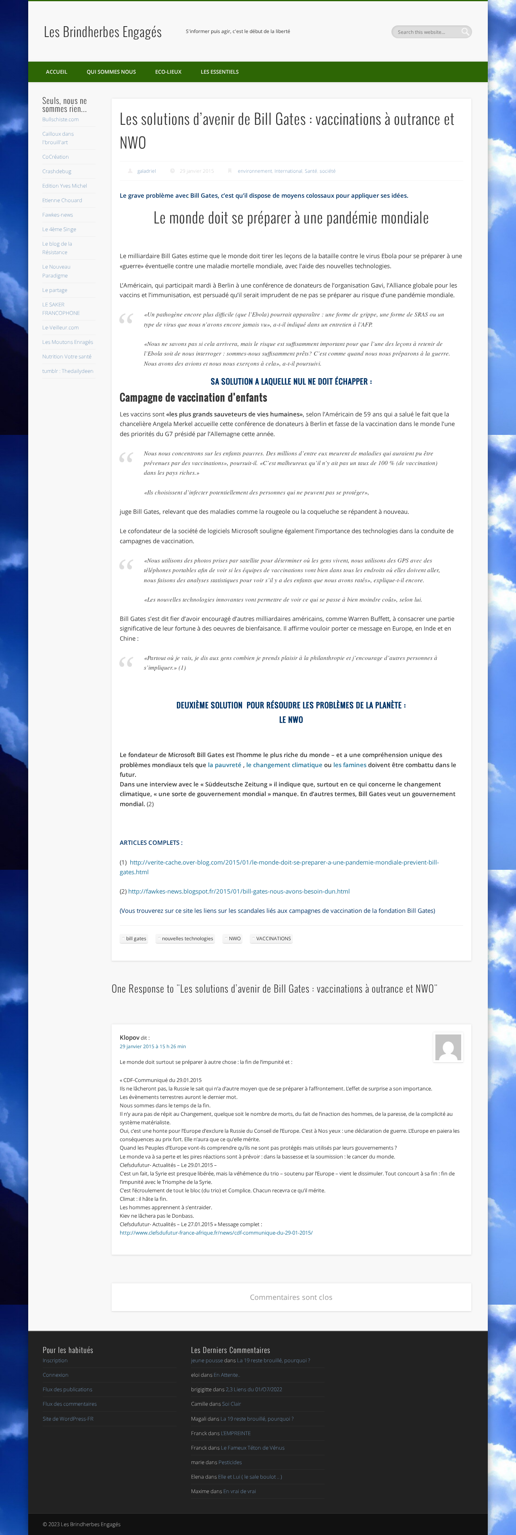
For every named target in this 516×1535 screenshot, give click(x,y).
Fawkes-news (57, 214)
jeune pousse (207, 1360)
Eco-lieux (168, 71)
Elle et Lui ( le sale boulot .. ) (250, 1476)
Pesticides (230, 1462)
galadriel (146, 171)
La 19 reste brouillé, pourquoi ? (273, 1360)
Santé (311, 171)
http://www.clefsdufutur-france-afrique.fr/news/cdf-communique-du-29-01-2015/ (216, 1232)
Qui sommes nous (111, 71)
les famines (349, 765)
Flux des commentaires (70, 1403)
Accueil (56, 71)
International (288, 171)
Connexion (56, 1374)
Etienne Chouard (62, 200)
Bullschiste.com (60, 119)
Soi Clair (231, 1403)
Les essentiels (220, 71)
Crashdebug (56, 171)
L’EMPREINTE (236, 1433)
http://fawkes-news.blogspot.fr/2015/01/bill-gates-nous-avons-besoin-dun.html (239, 891)
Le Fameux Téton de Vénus (253, 1447)
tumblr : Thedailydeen (68, 370)
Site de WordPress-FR (68, 1418)
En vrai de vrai (239, 1491)
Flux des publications (67, 1389)
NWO (235, 938)
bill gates (136, 938)
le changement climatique (284, 765)
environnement (255, 171)
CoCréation (55, 156)
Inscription (55, 1360)
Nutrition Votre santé (67, 356)
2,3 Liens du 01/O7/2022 (254, 1389)
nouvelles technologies (187, 938)
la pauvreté (224, 765)
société (328, 171)
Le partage (54, 290)
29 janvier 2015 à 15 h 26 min (153, 1046)
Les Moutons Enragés (67, 341)
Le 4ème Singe (59, 229)
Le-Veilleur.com (60, 327)
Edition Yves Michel (64, 185)
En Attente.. (227, 1374)
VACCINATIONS (273, 938)
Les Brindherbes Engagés (103, 31)
